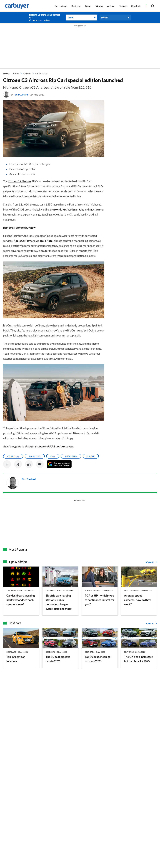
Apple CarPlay (22, 240)
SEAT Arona (96, 209)
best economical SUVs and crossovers (51, 446)
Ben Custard (21, 94)
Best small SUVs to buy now (19, 227)
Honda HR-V (61, 209)
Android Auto (44, 240)
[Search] (152, 6)
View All (150, 562)
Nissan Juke (77, 209)
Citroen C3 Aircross (19, 181)
